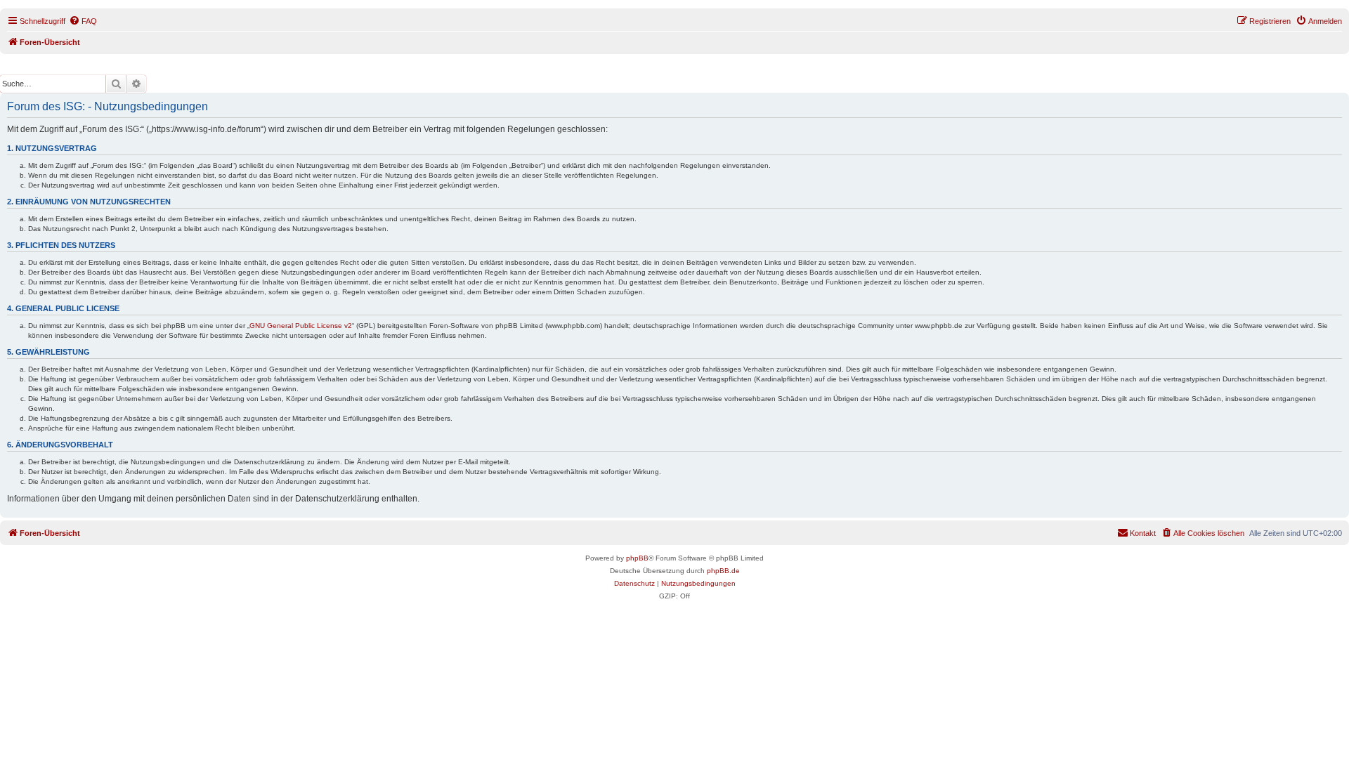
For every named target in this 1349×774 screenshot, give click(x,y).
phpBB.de (723, 571)
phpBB (637, 558)
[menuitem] (83, 21)
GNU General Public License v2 (300, 325)
